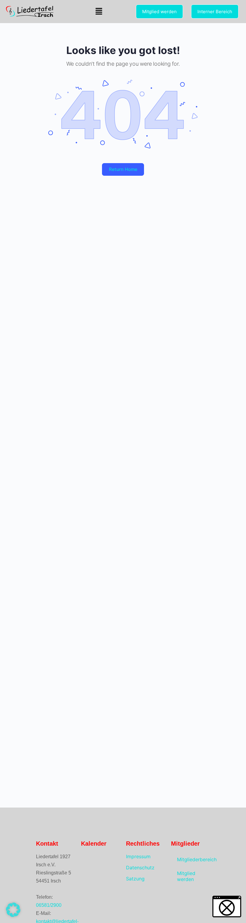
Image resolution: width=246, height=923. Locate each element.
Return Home (123, 169)
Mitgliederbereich (193, 859)
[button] (99, 11)
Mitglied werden (186, 876)
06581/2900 (49, 905)
